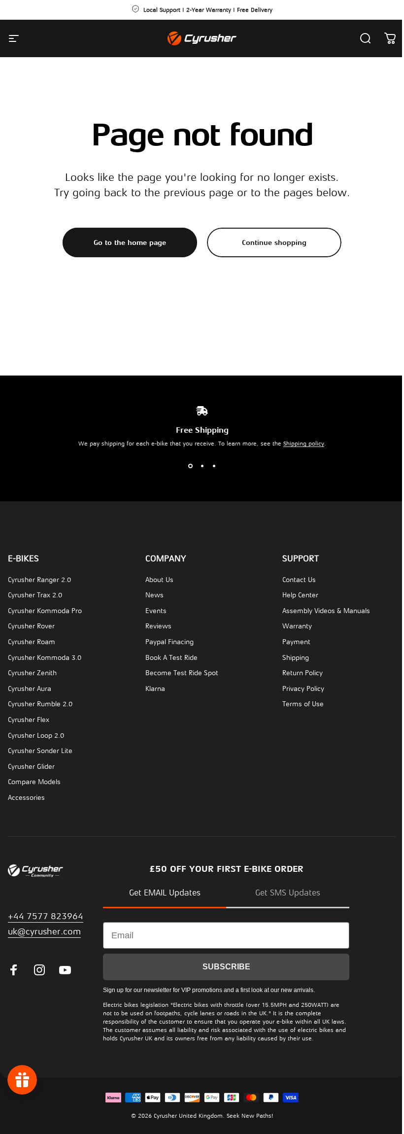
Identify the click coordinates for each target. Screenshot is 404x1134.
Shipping (295, 657)
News (154, 595)
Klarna (155, 688)
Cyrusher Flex (28, 719)
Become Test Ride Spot (181, 673)
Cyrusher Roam (31, 642)
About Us (159, 580)
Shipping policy (303, 443)
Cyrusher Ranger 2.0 (39, 580)
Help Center (300, 595)
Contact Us (299, 580)
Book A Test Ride (171, 657)
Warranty (297, 626)
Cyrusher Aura (29, 688)
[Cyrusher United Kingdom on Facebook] (14, 970)
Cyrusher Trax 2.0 (35, 595)
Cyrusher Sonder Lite (40, 751)
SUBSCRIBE (226, 966)
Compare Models (34, 782)
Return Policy (302, 673)
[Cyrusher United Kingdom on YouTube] (65, 970)
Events (156, 611)
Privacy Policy (303, 688)
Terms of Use (303, 704)
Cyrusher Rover (31, 626)
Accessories (26, 797)
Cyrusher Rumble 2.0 (40, 704)
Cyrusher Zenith (32, 673)
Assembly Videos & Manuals (326, 611)
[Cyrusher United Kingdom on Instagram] (39, 970)
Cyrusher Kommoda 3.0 (44, 657)
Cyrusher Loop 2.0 (36, 735)
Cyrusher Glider (31, 766)
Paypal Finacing (169, 642)
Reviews (158, 626)
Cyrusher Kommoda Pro (45, 611)
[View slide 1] (190, 466)
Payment (296, 642)
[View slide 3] (214, 466)
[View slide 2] (202, 466)
